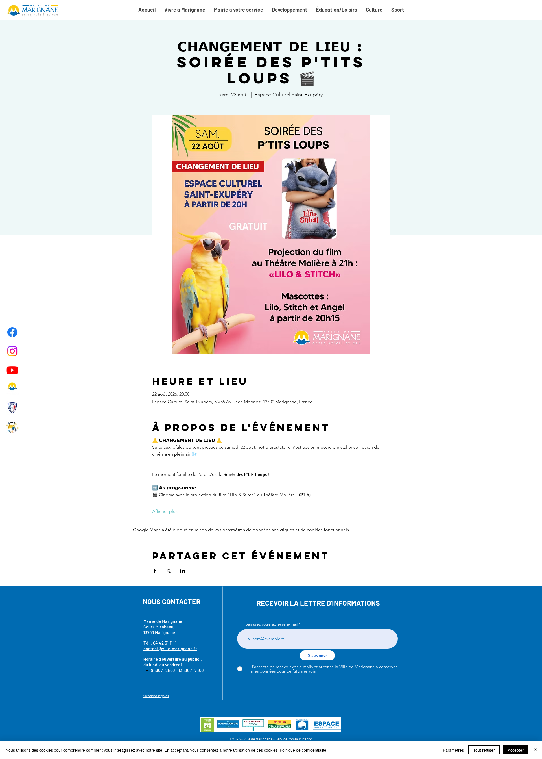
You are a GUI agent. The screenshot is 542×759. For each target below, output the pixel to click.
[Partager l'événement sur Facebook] (155, 571)
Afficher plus (165, 511)
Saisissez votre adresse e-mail (272, 624)
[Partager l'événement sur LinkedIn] (182, 571)
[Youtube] (12, 370)
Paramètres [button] (453, 750)
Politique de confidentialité (303, 750)
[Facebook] (12, 332)
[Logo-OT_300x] (12, 389)
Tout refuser (484, 750)
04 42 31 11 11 (164, 642)
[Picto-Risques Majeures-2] (12, 426)
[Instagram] (12, 351)
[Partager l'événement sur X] (168, 571)
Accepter (516, 750)
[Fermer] (535, 749)
